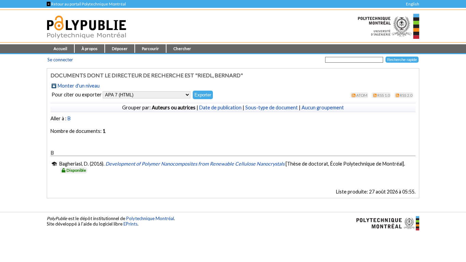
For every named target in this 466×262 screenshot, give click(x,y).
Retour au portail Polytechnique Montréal (86, 4)
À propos (90, 48)
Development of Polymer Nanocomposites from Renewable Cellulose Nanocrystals (195, 164)
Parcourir (150, 48)
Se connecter (60, 59)
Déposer (120, 48)
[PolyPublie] (86, 40)
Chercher (182, 48)
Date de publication (220, 107)
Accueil (60, 48)
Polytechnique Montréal (150, 218)
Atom (361, 95)
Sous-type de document (271, 107)
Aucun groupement (323, 107)
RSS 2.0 (406, 95)
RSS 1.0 (383, 95)
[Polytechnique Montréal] (385, 223)
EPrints (130, 224)
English (412, 4)
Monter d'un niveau (79, 86)
